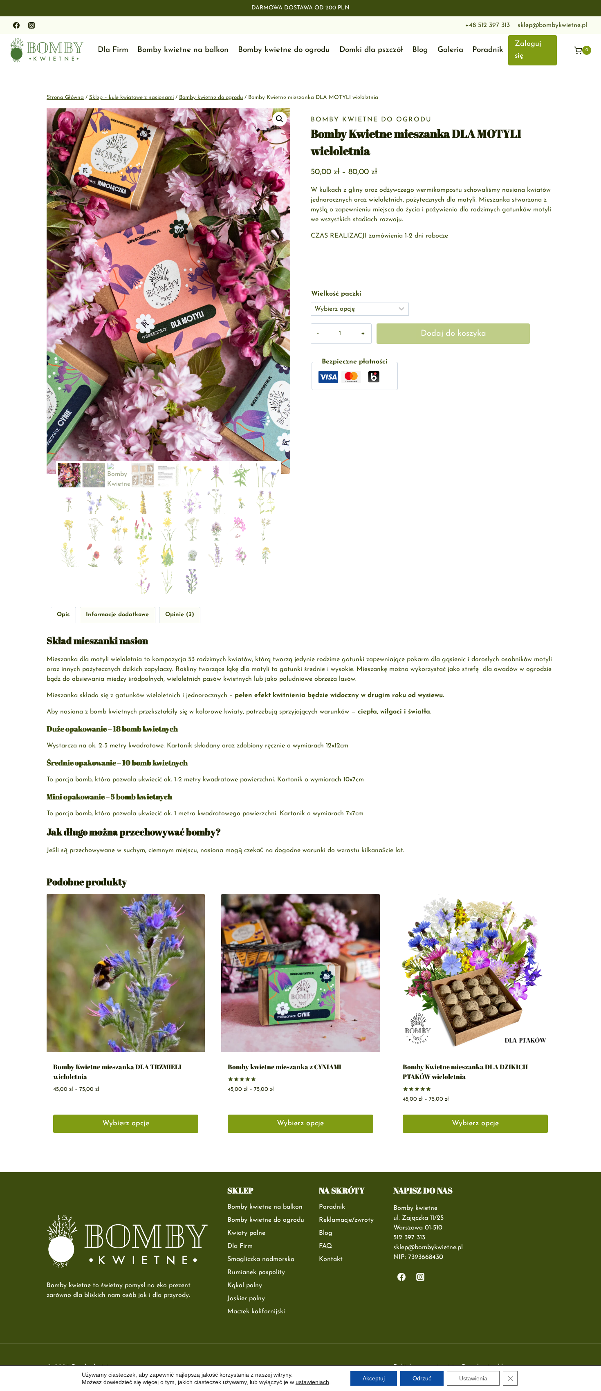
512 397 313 (409, 1237)
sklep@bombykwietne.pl (552, 25)
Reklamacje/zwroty (346, 1220)
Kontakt (331, 1259)
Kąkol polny (244, 1285)
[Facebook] (16, 25)
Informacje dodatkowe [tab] (117, 615)
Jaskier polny (246, 1298)
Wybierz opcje (125, 1123)
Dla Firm (113, 50)
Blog (420, 50)
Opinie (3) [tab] (179, 615)
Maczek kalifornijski (256, 1311)
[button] (279, 119)
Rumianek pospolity (256, 1272)
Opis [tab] (63, 615)
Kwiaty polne (246, 1233)
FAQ (325, 1246)
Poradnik (487, 50)
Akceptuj (374, 1378)
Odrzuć (422, 1378)
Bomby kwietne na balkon (183, 50)
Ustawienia (473, 1378)
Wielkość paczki (336, 294)
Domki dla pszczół (371, 50)
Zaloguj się (528, 50)
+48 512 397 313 (487, 25)
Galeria (450, 50)
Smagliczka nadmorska (260, 1259)
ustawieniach (312, 1382)
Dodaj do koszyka (453, 334)
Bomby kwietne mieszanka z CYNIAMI (284, 1066)
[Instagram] (31, 25)
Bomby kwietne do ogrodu (284, 50)
